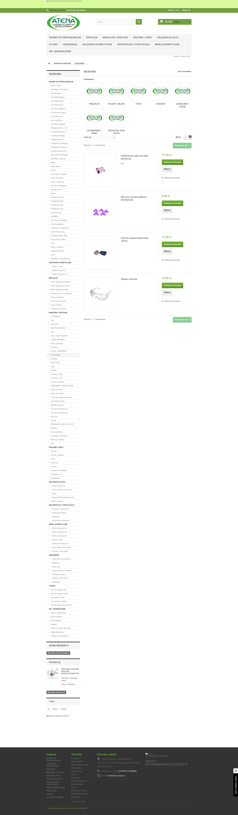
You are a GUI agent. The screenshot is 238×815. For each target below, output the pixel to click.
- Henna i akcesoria (57, 486)
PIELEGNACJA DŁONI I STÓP (61, 424)
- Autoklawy (54, 517)
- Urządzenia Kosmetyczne (60, 559)
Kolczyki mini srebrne (58, 601)
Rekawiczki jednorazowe (59, 636)
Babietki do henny (57, 405)
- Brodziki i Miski (56, 540)
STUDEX (53, 44)
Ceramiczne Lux (56, 474)
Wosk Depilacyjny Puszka (60, 286)
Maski (52, 162)
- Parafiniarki (55, 582)
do (49, 709)
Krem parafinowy (56, 432)
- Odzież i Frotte (56, 266)
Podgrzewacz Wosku (58, 309)
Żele (52, 320)
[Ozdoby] (160, 91)
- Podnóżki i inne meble (59, 551)
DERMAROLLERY (57, 251)
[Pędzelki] (94, 91)
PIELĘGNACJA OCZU (168, 37)
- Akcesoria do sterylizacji (60, 520)
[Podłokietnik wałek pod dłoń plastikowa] (100, 170)
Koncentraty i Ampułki (58, 174)
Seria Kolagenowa (57, 224)
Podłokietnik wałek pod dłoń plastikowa (134, 157)
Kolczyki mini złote (57, 597)
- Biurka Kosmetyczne (58, 528)
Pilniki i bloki (55, 363)
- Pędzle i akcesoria (57, 270)
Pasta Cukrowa (56, 305)
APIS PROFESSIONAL (59, 155)
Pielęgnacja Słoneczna (58, 147)
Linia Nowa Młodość (57, 109)
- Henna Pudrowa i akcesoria (61, 490)
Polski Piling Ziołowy (58, 239)
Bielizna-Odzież (56, 617)
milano (55, 709)
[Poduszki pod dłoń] (116, 118)
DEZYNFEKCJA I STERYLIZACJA (133, 44)
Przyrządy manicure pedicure (61, 397)
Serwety (53, 624)
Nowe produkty (59, 645)
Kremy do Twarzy (56, 178)
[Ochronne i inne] (94, 118)
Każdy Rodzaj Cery (57, 232)
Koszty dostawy (77, 784)
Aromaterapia (55, 93)
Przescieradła (55, 620)
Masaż (53, 193)
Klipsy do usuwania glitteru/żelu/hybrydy (134, 198)
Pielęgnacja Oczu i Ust (58, 128)
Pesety (53, 420)
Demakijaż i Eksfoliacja (59, 89)
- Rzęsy (53, 493)
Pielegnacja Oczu (57, 197)
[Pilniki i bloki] (116, 91)
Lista (190, 139)
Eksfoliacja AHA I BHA (58, 236)
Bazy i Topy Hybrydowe (59, 336)
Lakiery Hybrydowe (57, 340)
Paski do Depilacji (57, 297)
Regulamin (75, 778)
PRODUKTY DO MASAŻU (60, 259)
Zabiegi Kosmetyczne (58, 151)
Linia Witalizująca (56, 105)
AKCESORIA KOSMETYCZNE (97, 44)
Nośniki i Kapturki (57, 455)
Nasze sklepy (76, 768)
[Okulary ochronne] (100, 293)
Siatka (185, 139)
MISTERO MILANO (57, 328)
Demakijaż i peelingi (57, 159)
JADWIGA (54, 216)
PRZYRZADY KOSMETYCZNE (62, 386)
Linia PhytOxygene (57, 97)
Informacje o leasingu (79, 794)
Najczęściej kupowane (79, 765)
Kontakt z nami (173, 10)
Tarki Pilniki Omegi (57, 401)
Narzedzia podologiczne (59, 413)
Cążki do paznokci (57, 393)
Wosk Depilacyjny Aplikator (60, 282)
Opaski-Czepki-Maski (58, 613)
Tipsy (52, 366)
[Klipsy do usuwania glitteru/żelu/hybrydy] (100, 211)
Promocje (55, 662)
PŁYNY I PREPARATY (58, 351)
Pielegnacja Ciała (56, 205)
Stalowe (53, 467)
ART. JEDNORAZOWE (60, 51)
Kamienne (54, 463)
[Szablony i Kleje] (183, 91)
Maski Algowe (55, 166)
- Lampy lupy (55, 567)
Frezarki (53, 451)
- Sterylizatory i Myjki (58, 513)
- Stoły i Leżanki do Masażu (60, 547)
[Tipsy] (138, 91)
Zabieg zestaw (55, 189)
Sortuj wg (87, 137)
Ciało (52, 243)
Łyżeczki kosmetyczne (59, 409)
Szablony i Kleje (56, 374)
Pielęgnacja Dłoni (56, 201)
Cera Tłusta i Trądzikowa (59, 228)
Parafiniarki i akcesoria (58, 436)
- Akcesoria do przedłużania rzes (62, 497)
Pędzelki (53, 359)
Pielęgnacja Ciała (56, 139)
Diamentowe (55, 478)
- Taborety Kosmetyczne (59, 543)
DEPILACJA (92, 37)
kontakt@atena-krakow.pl (116, 776)
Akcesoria (54, 347)
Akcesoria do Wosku (58, 301)
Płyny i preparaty (56, 343)
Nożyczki (54, 416)
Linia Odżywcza (56, 116)
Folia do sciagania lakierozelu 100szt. (134, 239)
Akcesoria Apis (56, 213)
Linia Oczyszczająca (58, 112)
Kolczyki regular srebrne (59, 594)
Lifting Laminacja (56, 501)
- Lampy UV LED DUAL (59, 578)
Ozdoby (53, 370)
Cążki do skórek (56, 390)
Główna (74, 774)
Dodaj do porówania (172, 178)
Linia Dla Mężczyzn (57, 132)
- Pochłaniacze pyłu (57, 574)
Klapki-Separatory (57, 632)
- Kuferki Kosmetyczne (58, 274)
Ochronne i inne (56, 378)
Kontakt (176, 56)
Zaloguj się (186, 10)
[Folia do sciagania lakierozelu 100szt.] (100, 252)
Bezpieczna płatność (79, 791)
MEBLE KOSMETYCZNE (167, 44)
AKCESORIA (55, 355)
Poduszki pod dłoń (57, 382)
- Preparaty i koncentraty (59, 509)
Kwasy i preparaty (57, 182)
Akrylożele (54, 324)
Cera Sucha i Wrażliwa (58, 220)
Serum (53, 170)
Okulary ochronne (129, 279)
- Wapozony (55, 563)
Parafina (53, 428)
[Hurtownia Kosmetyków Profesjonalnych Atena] (119, 4)
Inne (52, 443)
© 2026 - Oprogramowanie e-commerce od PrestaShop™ (66, 808)
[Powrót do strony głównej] (49, 63)
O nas (73, 787)
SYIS (52, 255)
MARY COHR (55, 86)
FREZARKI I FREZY (142, 37)
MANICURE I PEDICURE (115, 37)
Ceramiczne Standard (58, 470)
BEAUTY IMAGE (56, 247)
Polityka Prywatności (79, 781)
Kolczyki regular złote (58, 590)
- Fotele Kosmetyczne (58, 536)
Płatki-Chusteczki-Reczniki (60, 628)
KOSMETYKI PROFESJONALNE (65, 37)
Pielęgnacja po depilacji (59, 143)
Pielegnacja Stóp (56, 209)
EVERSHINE (55, 316)
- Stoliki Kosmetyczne (58, 532)
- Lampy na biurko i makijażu (61, 570)
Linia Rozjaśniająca (57, 136)
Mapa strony (185, 56)
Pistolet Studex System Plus (61, 605)
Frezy (52, 459)
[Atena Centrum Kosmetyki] (69, 23)
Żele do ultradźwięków (58, 186)
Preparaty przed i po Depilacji (61, 293)
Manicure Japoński (57, 440)
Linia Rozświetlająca (58, 124)
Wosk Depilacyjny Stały (59, 289)
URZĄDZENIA (70, 44)
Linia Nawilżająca (56, 101)
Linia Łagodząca (56, 120)
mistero (64, 709)
